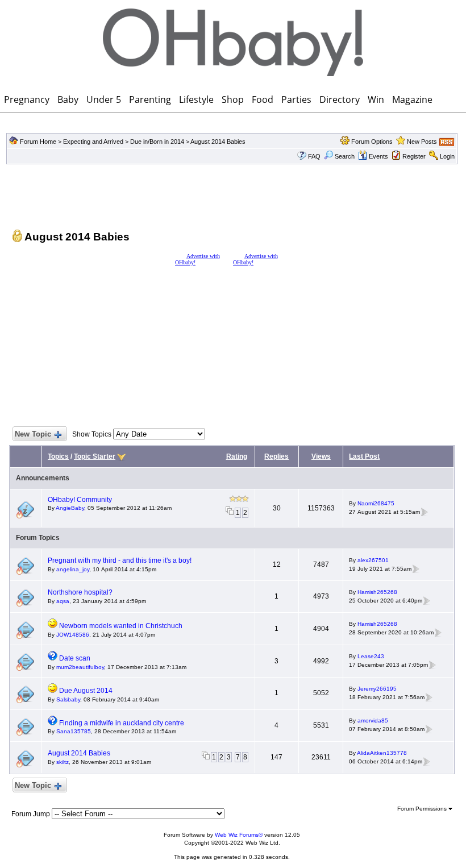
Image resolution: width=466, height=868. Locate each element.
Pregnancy (26, 99)
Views (321, 456)
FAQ (314, 156)
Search (345, 156)
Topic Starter (94, 456)
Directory (339, 99)
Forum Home (38, 141)
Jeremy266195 (377, 689)
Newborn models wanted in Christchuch (120, 626)
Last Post (364, 456)
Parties (296, 99)
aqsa (62, 601)
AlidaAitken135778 (382, 753)
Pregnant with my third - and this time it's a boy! (120, 560)
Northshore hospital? (80, 592)
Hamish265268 (377, 592)
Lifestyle (196, 99)
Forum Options (372, 141)
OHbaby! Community (80, 500)
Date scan (74, 658)
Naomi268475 (375, 503)
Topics (58, 456)
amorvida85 (372, 720)
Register (414, 156)
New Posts (422, 141)
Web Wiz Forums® (239, 835)
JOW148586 (72, 635)
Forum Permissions (422, 808)
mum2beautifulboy (80, 667)
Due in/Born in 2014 (157, 141)
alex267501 (373, 560)
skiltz (62, 762)
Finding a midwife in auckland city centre (121, 723)
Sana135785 (73, 731)
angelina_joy (72, 569)
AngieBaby (70, 508)
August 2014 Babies (218, 141)
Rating (236, 456)
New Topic (33, 434)
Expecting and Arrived (93, 141)
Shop (233, 99)
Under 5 (103, 99)
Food (262, 99)
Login (447, 156)
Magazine (412, 99)
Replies (276, 456)
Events (378, 156)
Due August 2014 (86, 691)
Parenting (150, 99)
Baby (67, 99)
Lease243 (370, 656)
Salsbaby (68, 699)
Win (376, 99)
